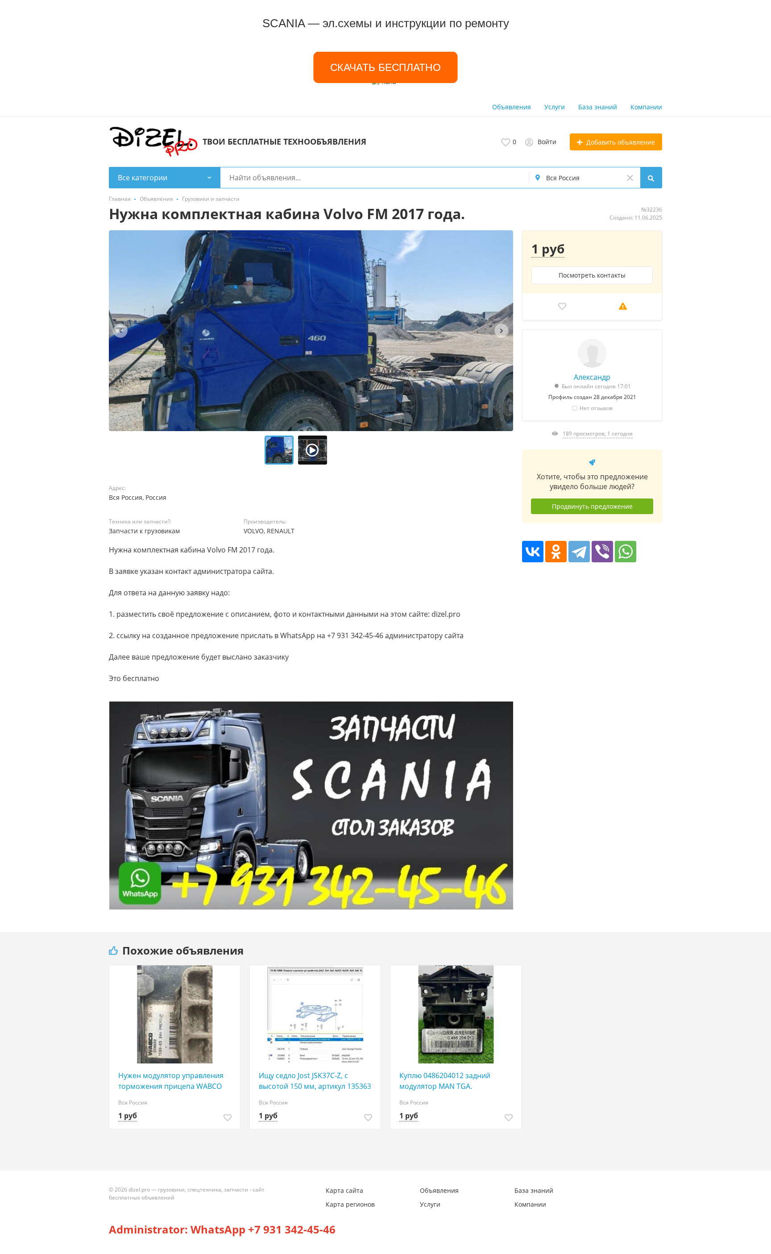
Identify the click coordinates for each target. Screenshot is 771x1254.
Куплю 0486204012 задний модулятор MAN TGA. (444, 1081)
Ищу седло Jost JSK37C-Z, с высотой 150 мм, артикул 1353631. (318, 1081)
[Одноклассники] (556, 551)
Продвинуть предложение (592, 506)
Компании (646, 107)
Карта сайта (344, 1190)
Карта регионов (350, 1204)
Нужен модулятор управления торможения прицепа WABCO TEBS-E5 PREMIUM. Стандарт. (171, 1081)
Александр (592, 377)
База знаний (597, 107)
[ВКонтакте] (532, 551)
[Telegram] (579, 551)
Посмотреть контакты (592, 275)
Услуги (554, 107)
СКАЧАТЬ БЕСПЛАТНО (385, 67)
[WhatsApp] (625, 551)
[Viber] (602, 551)
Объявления (511, 107)
